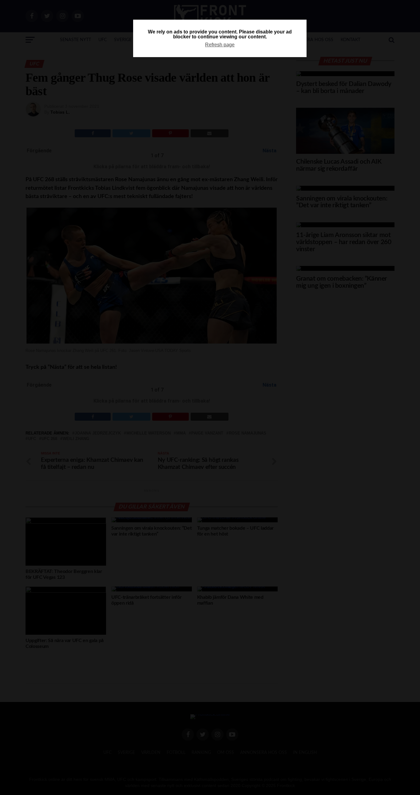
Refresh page (220, 44)
